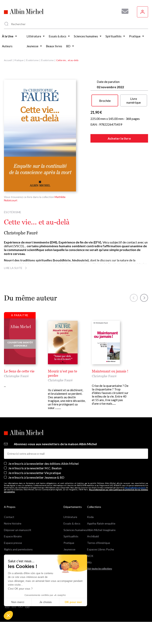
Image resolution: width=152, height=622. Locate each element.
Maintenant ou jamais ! (110, 371)
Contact (9, 517)
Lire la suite (13, 268)
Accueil (8, 60)
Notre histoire (12, 523)
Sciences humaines (75, 530)
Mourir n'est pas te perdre (62, 373)
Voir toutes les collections (99, 568)
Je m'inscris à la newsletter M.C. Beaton (35, 468)
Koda (90, 517)
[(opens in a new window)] (7, 606)
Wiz (89, 562)
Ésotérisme (32, 60)
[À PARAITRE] (20, 341)
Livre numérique (133, 100)
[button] (8, 615)
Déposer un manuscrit (17, 530)
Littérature (70, 517)
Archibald (93, 536)
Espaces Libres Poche (100, 549)
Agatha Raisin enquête (101, 523)
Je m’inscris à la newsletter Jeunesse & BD (36, 477)
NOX (90, 556)
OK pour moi (73, 602)
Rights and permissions (18, 549)
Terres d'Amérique (98, 542)
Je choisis (45, 602)
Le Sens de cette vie (19, 371)
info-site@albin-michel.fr (135, 488)
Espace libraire (13, 536)
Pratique (19, 60)
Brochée (105, 100)
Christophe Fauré (21, 233)
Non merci (17, 602)
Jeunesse (69, 549)
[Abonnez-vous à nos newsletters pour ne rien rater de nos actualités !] (123, 11)
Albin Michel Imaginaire (101, 530)
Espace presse (13, 542)
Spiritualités (71, 536)
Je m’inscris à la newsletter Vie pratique (34, 473)
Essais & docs (72, 523)
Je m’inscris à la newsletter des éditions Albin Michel (43, 463)
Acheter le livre (119, 138)
